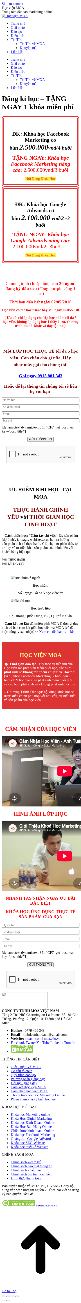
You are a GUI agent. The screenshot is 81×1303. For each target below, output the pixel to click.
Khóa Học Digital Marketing (31, 1118)
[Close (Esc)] (3, 1296)
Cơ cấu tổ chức (21, 1071)
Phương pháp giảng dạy (28, 1079)
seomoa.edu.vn (47, 1205)
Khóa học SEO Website (28, 1143)
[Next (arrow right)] (8, 1300)
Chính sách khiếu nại (26, 1170)
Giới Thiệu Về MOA (26, 1067)
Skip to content (12, 4)
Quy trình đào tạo (23, 1075)
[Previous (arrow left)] (3, 1300)
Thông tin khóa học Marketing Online (38, 1095)
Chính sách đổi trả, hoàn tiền (31, 1174)
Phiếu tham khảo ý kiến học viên (34, 1099)
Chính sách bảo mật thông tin (31, 1166)
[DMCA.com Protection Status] (22, 1051)
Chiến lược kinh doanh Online (32, 1131)
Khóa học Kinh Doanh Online (32, 1122)
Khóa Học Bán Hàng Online (31, 1127)
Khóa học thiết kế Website (29, 1147)
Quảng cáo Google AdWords (31, 1139)
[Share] (8, 1296)
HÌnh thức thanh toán (26, 1178)
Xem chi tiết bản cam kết (56, 632)
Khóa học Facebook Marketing (33, 1135)
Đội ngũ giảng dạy (24, 1083)
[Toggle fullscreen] (12, 1296)
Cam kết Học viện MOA (28, 1087)
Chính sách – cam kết (26, 1162)
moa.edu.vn (52, 1038)
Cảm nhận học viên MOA (29, 1091)
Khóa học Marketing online (30, 1114)
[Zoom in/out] (17, 1296)
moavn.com (33, 1038)
